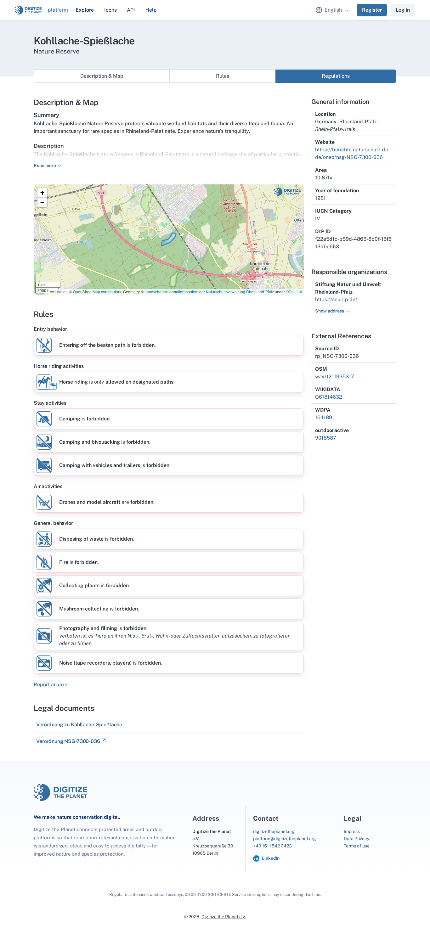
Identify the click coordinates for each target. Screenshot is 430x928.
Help (151, 10)
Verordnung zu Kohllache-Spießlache (79, 725)
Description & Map (101, 76)
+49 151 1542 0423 (272, 845)
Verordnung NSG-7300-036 (68, 741)
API (131, 10)
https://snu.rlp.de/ (336, 299)
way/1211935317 (334, 377)
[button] (42, 193)
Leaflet (60, 291)
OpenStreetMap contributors (97, 291)
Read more (45, 165)
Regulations (336, 76)
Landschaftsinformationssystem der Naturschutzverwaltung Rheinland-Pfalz (209, 291)
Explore (85, 10)
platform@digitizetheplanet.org (284, 838)
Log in (403, 10)
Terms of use (357, 845)
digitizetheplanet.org (274, 831)
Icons (110, 10)
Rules (222, 76)
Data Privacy (356, 838)
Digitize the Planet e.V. (223, 916)
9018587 (325, 438)
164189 (323, 417)
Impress (352, 831)
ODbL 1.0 (294, 291)
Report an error (51, 685)
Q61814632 (328, 397)
